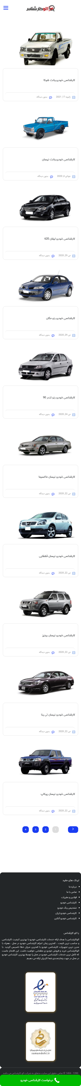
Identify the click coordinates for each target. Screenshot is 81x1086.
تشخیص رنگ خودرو (67, 908)
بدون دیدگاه (42, 97)
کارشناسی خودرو (68, 903)
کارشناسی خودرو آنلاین (65, 918)
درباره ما (73, 887)
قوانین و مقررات (69, 897)
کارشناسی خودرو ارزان (66, 913)
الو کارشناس (18, 1073)
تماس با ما (71, 892)
